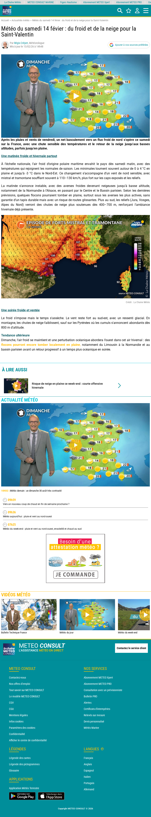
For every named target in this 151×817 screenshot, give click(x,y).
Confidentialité (17, 734)
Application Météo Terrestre (24, 788)
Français (88, 758)
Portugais (89, 783)
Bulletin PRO (90, 696)
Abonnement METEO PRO (97, 683)
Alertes (87, 702)
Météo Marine (91, 727)
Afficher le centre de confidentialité (28, 740)
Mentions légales (18, 715)
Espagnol (89, 770)
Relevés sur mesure (94, 715)
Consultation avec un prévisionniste (103, 690)
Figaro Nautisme (68, 2)
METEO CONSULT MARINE (41, 2)
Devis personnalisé (94, 721)
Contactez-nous (17, 677)
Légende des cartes (19, 758)
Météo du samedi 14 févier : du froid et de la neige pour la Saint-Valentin (70, 20)
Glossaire (14, 770)
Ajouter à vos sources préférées (131, 45)
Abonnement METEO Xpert (98, 677)
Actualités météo (20, 20)
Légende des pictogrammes (24, 764)
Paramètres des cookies (22, 727)
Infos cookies (16, 721)
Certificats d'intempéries (97, 708)
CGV (11, 702)
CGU (11, 708)
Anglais (88, 764)
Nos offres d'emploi (19, 683)
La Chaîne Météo (12, 2)
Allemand (89, 789)
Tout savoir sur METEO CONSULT (26, 690)
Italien (87, 776)
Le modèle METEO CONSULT (24, 696)
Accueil (5, 20)
